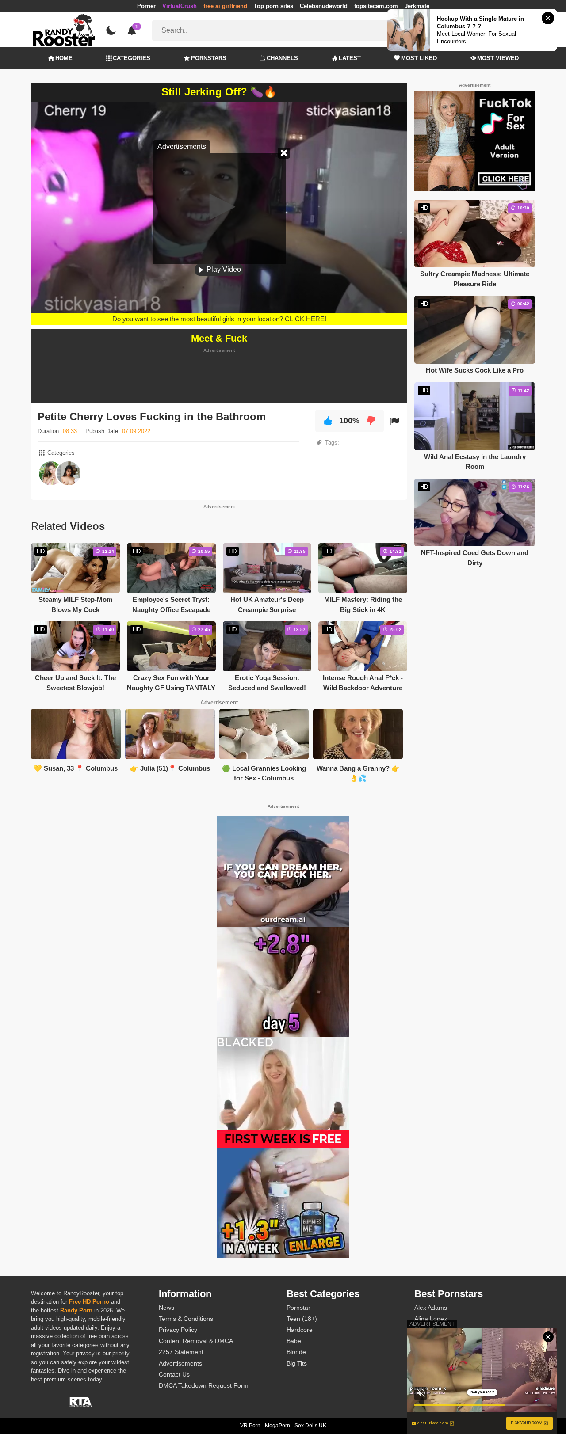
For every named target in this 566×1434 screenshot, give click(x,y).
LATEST (350, 58)
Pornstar (298, 1307)
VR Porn (250, 1426)
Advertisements (180, 1363)
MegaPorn (277, 1426)
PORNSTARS (208, 58)
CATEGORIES (131, 58)
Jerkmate (417, 6)
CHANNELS (282, 58)
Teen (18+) (302, 1318)
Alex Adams (430, 1307)
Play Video (223, 269)
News (166, 1307)
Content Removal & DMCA (196, 1340)
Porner (146, 6)
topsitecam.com (376, 6)
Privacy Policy (178, 1329)
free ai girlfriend (225, 6)
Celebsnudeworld (324, 6)
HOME (64, 58)
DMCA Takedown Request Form (204, 1385)
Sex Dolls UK (310, 1426)
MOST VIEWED (498, 58)
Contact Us (174, 1374)
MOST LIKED (419, 58)
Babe (294, 1340)
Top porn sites (273, 6)
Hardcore (300, 1329)
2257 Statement (181, 1351)
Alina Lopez (430, 1318)
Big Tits (297, 1363)
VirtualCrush (179, 6)
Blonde (296, 1351)
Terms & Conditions (186, 1318)
